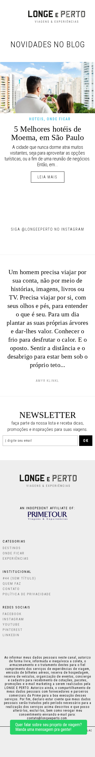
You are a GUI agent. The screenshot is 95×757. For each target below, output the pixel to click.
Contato (11, 589)
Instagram (13, 619)
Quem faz (12, 583)
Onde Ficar (14, 553)
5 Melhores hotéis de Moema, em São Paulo (47, 133)
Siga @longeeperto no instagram (47, 229)
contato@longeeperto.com (47, 718)
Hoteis (36, 119)
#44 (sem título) (19, 578)
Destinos (12, 548)
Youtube (11, 624)
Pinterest (13, 630)
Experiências (16, 558)
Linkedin (11, 635)
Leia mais (47, 177)
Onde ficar (59, 119)
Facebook (12, 614)
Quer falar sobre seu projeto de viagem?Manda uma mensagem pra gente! (48, 727)
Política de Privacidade (27, 594)
